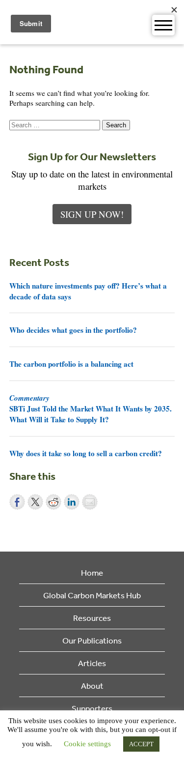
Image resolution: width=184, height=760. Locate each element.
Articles (92, 663)
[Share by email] (90, 502)
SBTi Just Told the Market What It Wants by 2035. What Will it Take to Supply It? (90, 408)
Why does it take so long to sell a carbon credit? (85, 453)
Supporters (92, 708)
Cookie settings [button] (87, 744)
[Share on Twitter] (35, 502)
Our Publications (92, 640)
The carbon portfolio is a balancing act (71, 363)
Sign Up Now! (92, 214)
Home (92, 572)
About (92, 685)
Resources (92, 618)
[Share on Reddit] (53, 502)
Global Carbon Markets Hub (92, 595)
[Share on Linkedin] (71, 502)
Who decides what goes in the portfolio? (73, 329)
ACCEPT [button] (141, 744)
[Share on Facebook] (17, 502)
